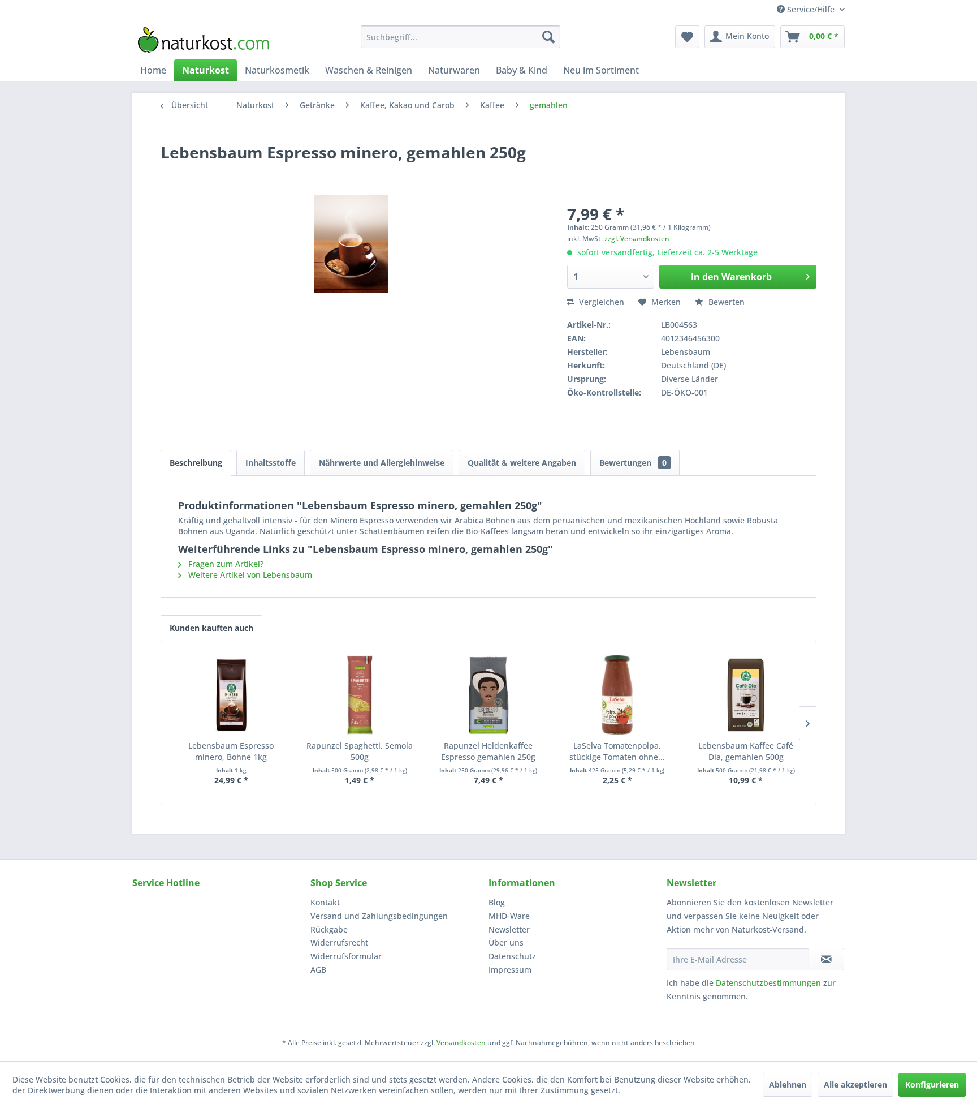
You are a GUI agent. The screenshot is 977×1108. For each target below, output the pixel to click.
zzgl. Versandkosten (636, 238)
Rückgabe (329, 929)
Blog (496, 902)
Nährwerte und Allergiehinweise (381, 462)
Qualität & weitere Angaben (522, 462)
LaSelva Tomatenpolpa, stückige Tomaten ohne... (617, 751)
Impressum (509, 969)
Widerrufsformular (346, 956)
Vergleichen (600, 302)
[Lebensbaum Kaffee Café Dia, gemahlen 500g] (746, 695)
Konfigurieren (932, 1084)
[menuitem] (460, 36)
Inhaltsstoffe (270, 462)
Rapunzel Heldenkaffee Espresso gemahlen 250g (488, 751)
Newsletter (509, 929)
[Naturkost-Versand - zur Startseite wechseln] (203, 39)
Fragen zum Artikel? (224, 564)
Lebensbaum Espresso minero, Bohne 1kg (231, 751)
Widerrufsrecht (339, 942)
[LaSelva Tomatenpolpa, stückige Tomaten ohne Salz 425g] (617, 695)
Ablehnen (787, 1084)
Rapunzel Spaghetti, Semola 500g (359, 751)
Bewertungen (633, 462)
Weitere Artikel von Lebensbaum (249, 574)
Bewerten (725, 302)
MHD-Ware (509, 916)
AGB (318, 969)
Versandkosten (461, 1042)
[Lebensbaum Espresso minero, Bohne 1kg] (231, 695)
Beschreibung (196, 462)
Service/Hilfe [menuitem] (811, 9)
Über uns (506, 942)
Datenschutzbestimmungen (768, 982)
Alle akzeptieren (855, 1084)
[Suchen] (548, 36)
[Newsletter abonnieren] (826, 959)
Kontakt (325, 902)
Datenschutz (512, 956)
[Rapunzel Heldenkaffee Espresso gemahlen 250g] (488, 695)
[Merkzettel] (687, 36)
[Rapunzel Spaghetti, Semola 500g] (360, 695)
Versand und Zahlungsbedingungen (379, 916)
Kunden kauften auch (211, 627)
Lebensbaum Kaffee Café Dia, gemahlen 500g (745, 751)
